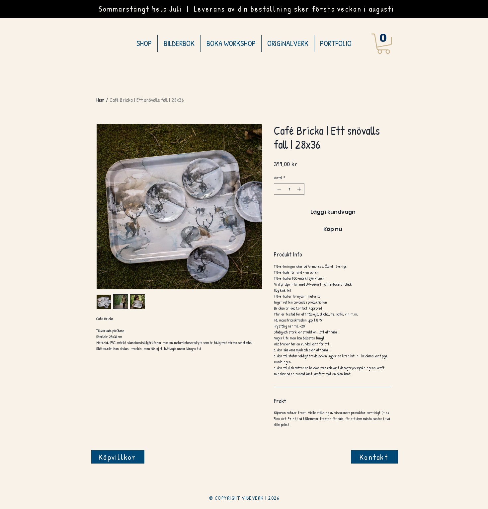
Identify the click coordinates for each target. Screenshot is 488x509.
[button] (383, 44)
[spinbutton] (289, 189)
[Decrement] (278, 189)
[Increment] (299, 189)
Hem (100, 100)
